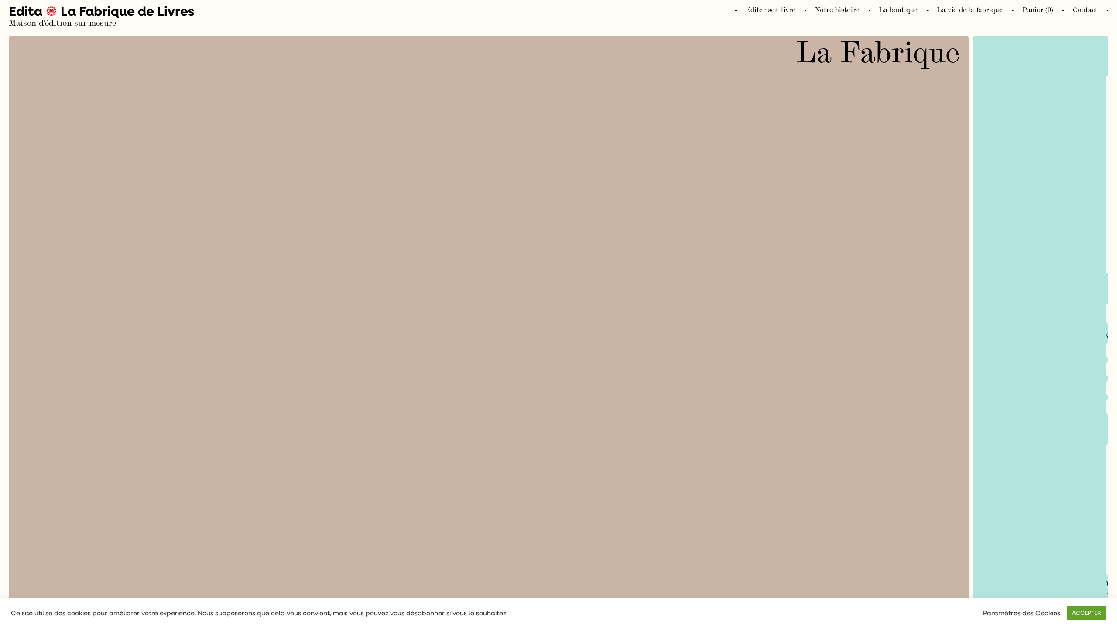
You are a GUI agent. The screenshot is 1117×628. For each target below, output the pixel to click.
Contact (1085, 10)
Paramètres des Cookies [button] (1021, 613)
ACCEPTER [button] (1086, 612)
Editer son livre (770, 10)
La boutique (898, 10)
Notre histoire (837, 10)
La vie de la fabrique (970, 10)
